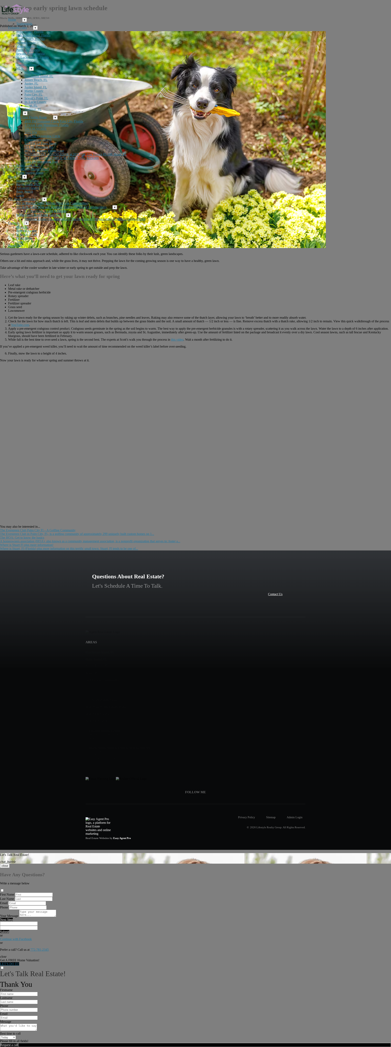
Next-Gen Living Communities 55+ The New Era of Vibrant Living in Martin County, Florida (85, 219)
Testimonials (24, 23)
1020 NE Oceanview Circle (42, 136)
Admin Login (294, 817)
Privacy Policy (246, 817)
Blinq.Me (22, 227)
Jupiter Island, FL (35, 87)
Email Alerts (24, 238)
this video (177, 339)
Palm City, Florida (28, 50)
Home (12, 19)
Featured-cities (17, 27)
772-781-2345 (39, 949)
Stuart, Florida (25, 61)
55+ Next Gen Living (22, 199)
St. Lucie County (35, 102)
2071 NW (30, 132)
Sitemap (271, 817)
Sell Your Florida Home (31, 117)
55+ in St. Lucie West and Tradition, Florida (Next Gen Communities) (61, 207)
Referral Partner (26, 230)
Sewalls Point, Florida (30, 53)
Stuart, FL (30, 105)
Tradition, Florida (27, 64)
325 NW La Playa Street (40, 143)
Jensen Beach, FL (35, 80)
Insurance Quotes (27, 180)
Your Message (9, 916)
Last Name (7, 898)
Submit (4, 931)
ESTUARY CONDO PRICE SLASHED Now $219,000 (61, 158)
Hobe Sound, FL (35, 72)
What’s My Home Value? (32, 169)
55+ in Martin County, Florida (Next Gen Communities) (52, 203)
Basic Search (24, 191)
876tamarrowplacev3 (38, 139)
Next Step (6, 919)
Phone (4, 907)
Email (4, 903)
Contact (13, 223)
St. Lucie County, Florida (32, 57)
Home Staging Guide (30, 172)
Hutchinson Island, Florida (33, 35)
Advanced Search (27, 188)
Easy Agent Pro (122, 838)
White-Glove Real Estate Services (38, 215)
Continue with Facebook (16, 939)
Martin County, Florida (31, 46)
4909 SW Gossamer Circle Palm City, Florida (53, 121)
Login (20, 195)
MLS (19, 68)
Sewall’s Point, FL (36, 98)
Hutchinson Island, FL (38, 76)
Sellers (12, 113)
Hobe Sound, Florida (29, 31)
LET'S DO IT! (9, 964)
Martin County (33, 91)
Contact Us (275, 594)
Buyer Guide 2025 (28, 184)
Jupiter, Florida (25, 42)
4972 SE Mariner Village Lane (44, 150)
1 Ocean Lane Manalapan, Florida (46, 125)
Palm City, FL (33, 94)
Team (19, 241)
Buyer (12, 176)
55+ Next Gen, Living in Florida (45, 211)
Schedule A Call (26, 234)
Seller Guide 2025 (28, 165)
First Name (7, 894)
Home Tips (15, 245)
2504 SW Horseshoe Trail (41, 161)
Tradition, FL (33, 109)
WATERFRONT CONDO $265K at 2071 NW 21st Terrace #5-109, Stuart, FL (75, 154)
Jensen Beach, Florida (30, 39)
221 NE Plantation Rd (38, 147)
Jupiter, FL (31, 83)
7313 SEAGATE (35, 128)
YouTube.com (20, 325)
